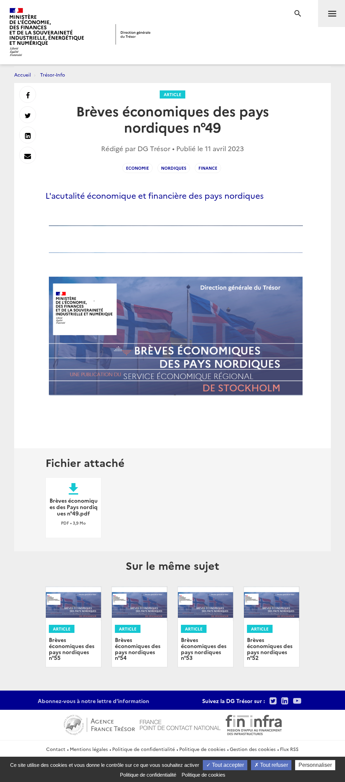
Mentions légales (89, 749)
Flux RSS (289, 749)
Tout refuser (273, 765)
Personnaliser (315, 765)
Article (172, 94)
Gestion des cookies (253, 749)
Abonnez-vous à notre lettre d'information (93, 700)
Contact (55, 749)
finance (207, 168)
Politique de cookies (202, 749)
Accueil (22, 74)
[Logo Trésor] (133, 34)
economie (137, 168)
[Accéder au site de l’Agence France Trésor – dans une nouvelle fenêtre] (99, 724)
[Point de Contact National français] (180, 724)
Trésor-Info (52, 74)
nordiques (173, 168)
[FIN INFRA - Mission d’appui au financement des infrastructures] (254, 724)
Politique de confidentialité (143, 749)
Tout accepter (227, 765)
